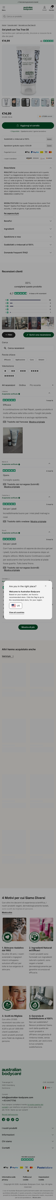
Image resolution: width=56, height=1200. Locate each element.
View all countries (16, 612)
